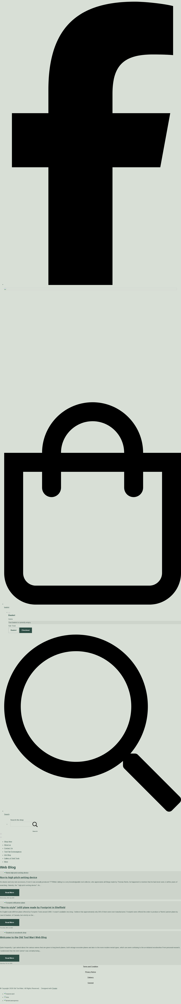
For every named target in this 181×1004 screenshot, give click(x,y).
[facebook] (92, 284)
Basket (14, 630)
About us (7, 845)
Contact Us (8, 848)
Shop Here (8, 842)
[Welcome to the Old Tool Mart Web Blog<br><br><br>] (15, 933)
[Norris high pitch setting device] (16, 873)
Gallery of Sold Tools (11, 858)
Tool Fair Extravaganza (12, 852)
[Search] (35, 824)
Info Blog (7, 855)
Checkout (26, 630)
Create (54, 988)
